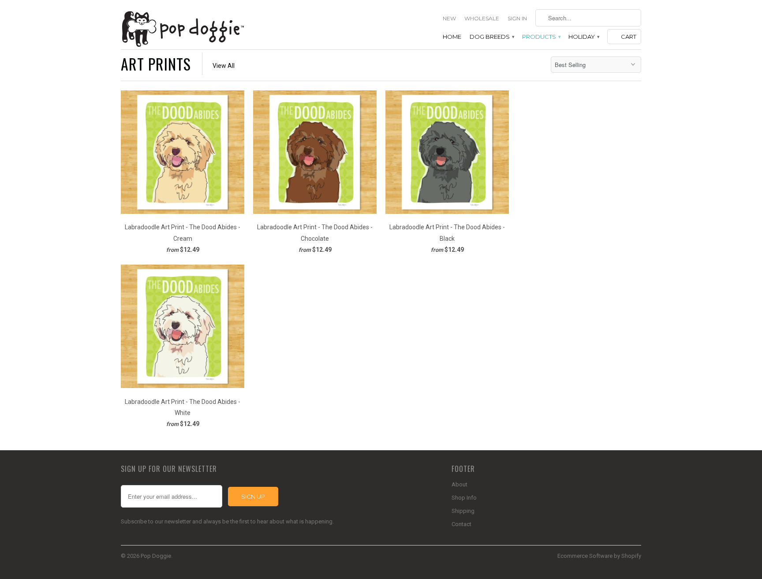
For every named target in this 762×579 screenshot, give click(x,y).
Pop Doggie (156, 556)
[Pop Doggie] (182, 28)
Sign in (517, 18)
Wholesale (481, 18)
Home (452, 36)
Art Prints (156, 63)
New (449, 18)
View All (224, 65)
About (459, 484)
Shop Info (464, 497)
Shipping (463, 511)
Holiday (583, 36)
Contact (461, 524)
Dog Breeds (492, 36)
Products (541, 36)
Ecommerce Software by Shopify (599, 556)
